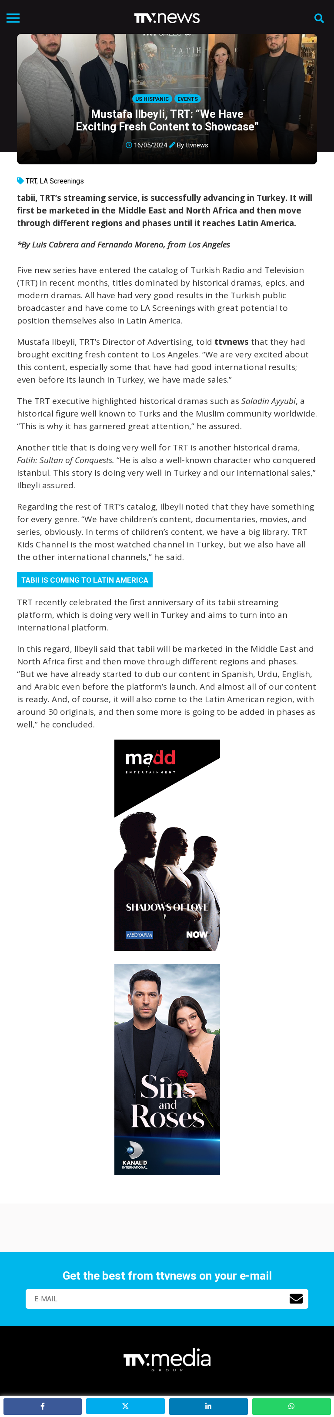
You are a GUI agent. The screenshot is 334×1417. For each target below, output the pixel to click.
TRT (31, 181)
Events (187, 99)
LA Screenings (62, 181)
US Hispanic (152, 99)
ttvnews (197, 145)
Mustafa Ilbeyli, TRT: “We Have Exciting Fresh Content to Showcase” (167, 120)
